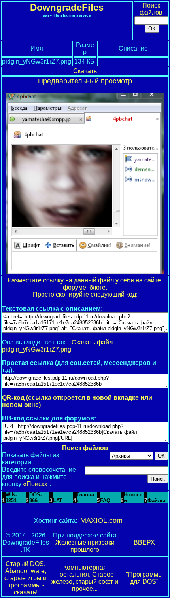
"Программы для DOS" (144, 578)
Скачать (85, 71)
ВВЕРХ (144, 542)
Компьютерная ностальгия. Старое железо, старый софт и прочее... (84, 578)
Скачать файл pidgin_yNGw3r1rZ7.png (57, 346)
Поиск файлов (151, 9)
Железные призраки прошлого (85, 546)
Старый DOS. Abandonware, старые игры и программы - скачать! (25, 578)
